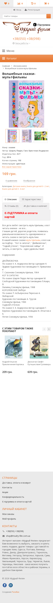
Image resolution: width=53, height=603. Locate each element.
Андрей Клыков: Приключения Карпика (13, 363)
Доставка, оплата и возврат (16, 482)
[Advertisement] (26, 440)
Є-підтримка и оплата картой (17, 501)
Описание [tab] (12, 199)
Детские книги (19, 186)
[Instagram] (10, 585)
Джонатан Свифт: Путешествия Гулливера (39, 363)
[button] (44, 329)
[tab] (26, 215)
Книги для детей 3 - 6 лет (13, 189)
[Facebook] (4, 585)
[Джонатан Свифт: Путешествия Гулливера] (39, 347)
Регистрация (34, 9)
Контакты (7, 487)
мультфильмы (33, 240)
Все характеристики (11, 166)
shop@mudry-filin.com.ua (18, 535)
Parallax (15, 592)
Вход (18, 9)
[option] (12, 136)
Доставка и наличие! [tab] (36, 206)
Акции (5, 492)
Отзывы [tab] (12, 206)
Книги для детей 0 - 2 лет (38, 186)
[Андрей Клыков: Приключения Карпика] (13, 347)
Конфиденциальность (13, 496)
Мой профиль (9, 518)
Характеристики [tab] (33, 199)
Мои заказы (8, 514)
